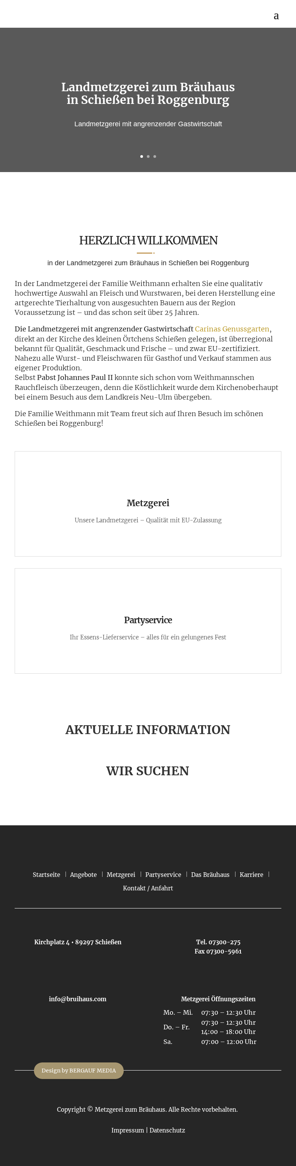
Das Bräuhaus (210, 874)
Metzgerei (121, 874)
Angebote (83, 874)
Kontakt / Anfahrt (148, 888)
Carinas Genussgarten (232, 329)
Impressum (127, 1130)
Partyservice (163, 874)
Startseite (46, 874)
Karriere (251, 874)
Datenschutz (167, 1130)
